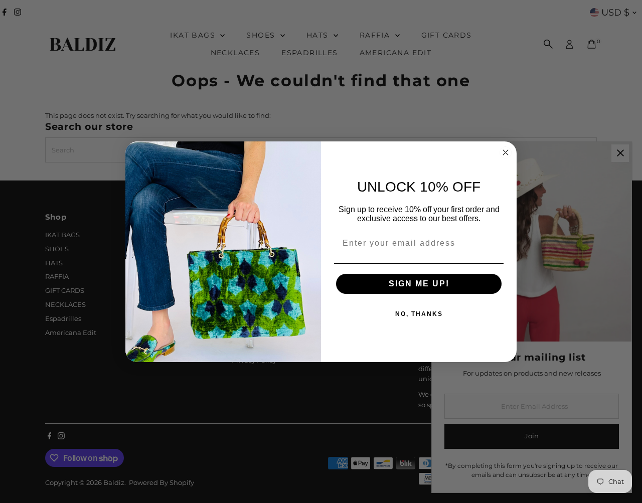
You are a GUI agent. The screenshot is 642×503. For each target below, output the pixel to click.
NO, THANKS (419, 313)
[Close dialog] (506, 152)
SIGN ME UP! (419, 283)
